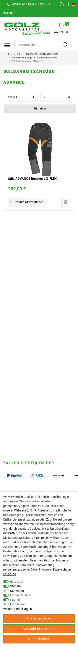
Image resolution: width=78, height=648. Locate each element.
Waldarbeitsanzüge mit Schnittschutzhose (34, 57)
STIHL (17, 54)
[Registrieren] (63, 4)
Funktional (17, 604)
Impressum (63, 560)
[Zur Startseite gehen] (8, 54)
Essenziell (16, 581)
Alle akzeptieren (39, 618)
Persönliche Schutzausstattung (41, 54)
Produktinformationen (29, 202)
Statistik (15, 586)
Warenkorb (61, 28)
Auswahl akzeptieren (39, 629)
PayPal (15, 599)
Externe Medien (20, 595)
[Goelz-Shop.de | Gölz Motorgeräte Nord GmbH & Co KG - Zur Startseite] (27, 28)
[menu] (7, 45)
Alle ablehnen (39, 639)
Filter (42, 108)
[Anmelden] (50, 4)
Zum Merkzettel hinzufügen (65, 202)
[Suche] (65, 45)
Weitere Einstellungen (17, 609)
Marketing (17, 590)
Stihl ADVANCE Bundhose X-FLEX (32, 179)
